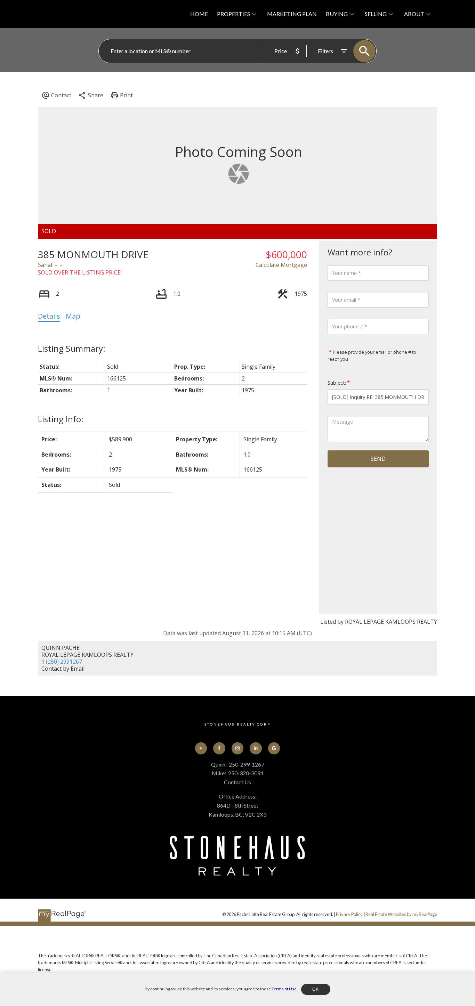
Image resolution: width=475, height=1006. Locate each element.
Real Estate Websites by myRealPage (401, 914)
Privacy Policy (349, 914)
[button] (201, 748)
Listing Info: (60, 419)
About (414, 13)
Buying (337, 13)
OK (315, 989)
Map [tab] (73, 316)
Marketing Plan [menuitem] (292, 13)
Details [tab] (49, 316)
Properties (233, 13)
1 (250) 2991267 (61, 661)
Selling (376, 13)
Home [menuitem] (199, 13)
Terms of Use (284, 988)
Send (378, 459)
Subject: (337, 382)
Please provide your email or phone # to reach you (372, 355)
